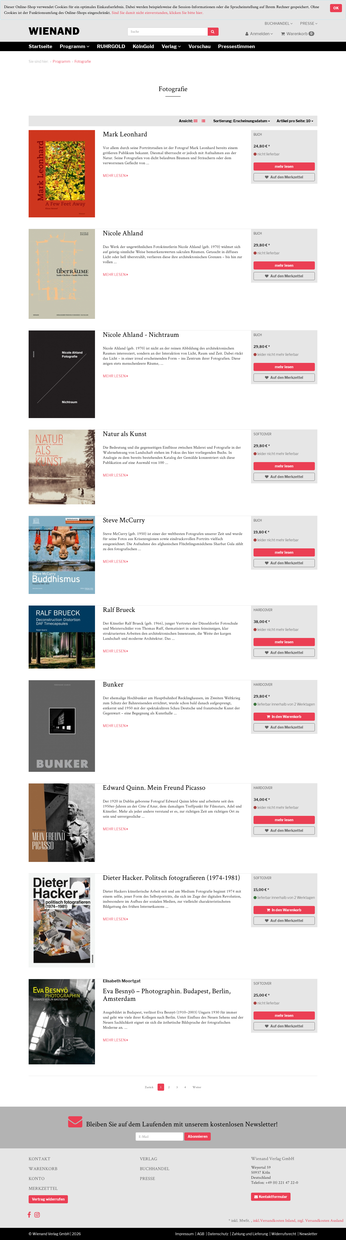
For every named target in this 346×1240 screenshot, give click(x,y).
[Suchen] (213, 32)
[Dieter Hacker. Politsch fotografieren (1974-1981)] (62, 920)
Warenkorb (299, 33)
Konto (37, 1178)
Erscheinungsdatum (240, 121)
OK (336, 8)
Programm (73, 46)
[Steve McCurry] (62, 555)
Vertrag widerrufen (48, 1199)
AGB (200, 1234)
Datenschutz (218, 1234)
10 (294, 121)
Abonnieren (197, 1136)
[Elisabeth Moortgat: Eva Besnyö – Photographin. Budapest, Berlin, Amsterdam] (62, 1021)
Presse (307, 23)
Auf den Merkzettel (286, 177)
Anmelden (259, 33)
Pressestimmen (236, 46)
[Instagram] (37, 1213)
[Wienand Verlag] (54, 30)
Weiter (197, 1087)
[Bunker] (62, 726)
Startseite (40, 46)
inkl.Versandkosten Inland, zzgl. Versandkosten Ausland (298, 1220)
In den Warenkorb (286, 716)
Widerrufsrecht (283, 1234)
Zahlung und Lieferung (250, 1234)
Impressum (184, 1234)
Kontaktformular (273, 1196)
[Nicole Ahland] (62, 274)
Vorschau (199, 46)
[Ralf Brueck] (62, 637)
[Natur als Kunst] (62, 467)
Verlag (170, 46)
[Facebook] (29, 1213)
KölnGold (143, 46)
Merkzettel (43, 1188)
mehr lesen (115, 175)
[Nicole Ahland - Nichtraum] (62, 374)
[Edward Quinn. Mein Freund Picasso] (62, 822)
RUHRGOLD (111, 46)
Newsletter (308, 1234)
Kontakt (39, 1159)
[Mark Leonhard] (62, 173)
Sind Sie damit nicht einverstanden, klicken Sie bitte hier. (157, 12)
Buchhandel (277, 23)
